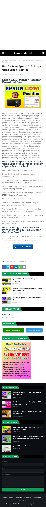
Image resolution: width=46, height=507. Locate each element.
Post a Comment (8, 317)
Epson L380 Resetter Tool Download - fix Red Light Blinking (27, 428)
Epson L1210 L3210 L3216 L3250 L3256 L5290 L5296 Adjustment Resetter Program (28, 437)
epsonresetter (11, 261)
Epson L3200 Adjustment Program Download (25, 280)
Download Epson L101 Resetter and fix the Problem (27, 299)
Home (4, 60)
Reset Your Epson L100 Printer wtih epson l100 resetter (28, 412)
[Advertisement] (23, 25)
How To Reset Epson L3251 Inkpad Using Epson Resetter (27, 289)
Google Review (34, 330)
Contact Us (18, 498)
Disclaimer (27, 498)
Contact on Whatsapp (13, 330)
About (11, 498)
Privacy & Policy (38, 498)
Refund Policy (23, 500)
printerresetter (11, 60)
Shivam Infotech (23, 53)
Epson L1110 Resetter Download (24, 446)
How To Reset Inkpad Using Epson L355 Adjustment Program (27, 403)
